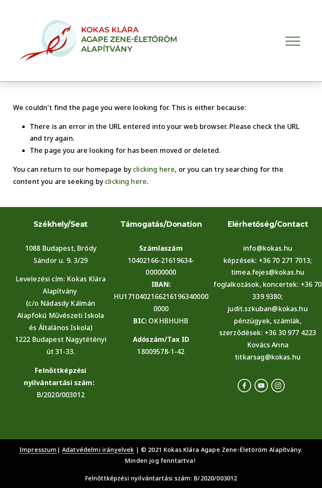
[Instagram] (278, 385)
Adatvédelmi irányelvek (98, 450)
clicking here (154, 169)
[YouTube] (261, 385)
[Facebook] (244, 385)
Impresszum (38, 450)
